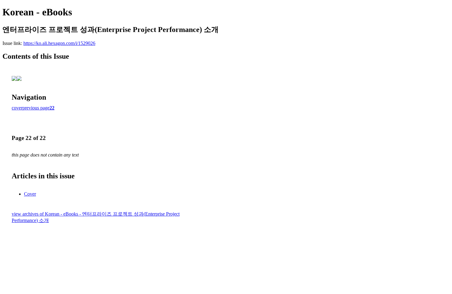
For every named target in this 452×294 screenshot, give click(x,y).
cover (17, 107)
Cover (30, 194)
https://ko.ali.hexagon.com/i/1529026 (59, 43)
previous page (36, 107)
